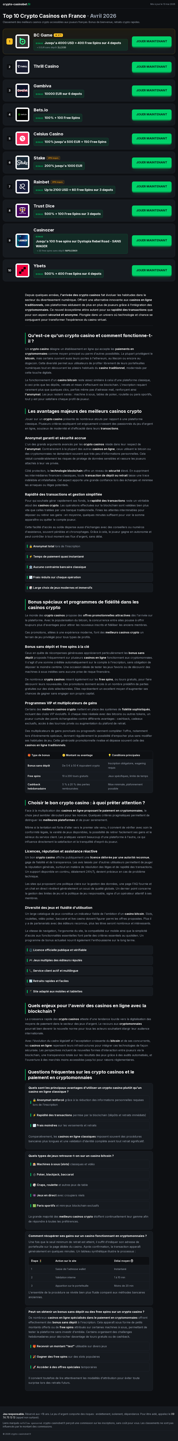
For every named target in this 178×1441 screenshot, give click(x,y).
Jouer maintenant (151, 41)
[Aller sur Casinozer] (22, 240)
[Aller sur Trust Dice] (22, 211)
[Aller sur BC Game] (22, 41)
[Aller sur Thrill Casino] (22, 67)
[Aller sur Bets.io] (22, 114)
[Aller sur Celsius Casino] (22, 138)
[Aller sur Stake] (22, 162)
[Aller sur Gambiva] (22, 90)
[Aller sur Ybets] (22, 270)
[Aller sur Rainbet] (22, 187)
